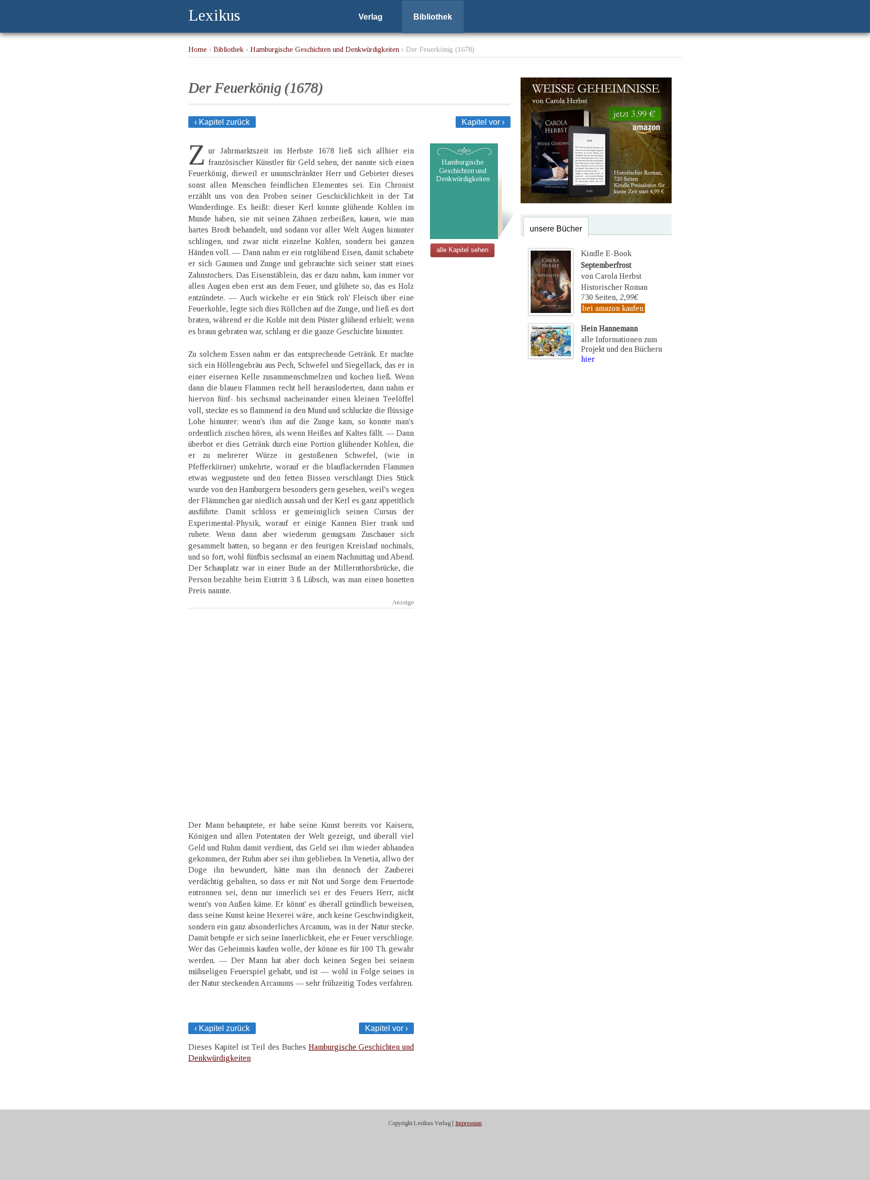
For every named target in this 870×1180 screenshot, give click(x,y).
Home (197, 49)
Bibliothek (432, 17)
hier (588, 359)
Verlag (370, 17)
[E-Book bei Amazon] (596, 200)
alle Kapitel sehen (462, 250)
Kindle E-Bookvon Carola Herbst (611, 264)
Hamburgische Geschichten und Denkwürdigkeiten (324, 49)
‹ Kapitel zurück (222, 122)
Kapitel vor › (483, 122)
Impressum (468, 1123)
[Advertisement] (301, 705)
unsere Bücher (556, 228)
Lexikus (214, 15)
